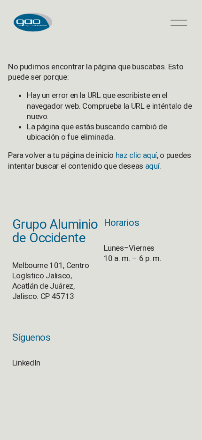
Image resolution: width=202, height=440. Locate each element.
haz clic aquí (136, 155)
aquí (152, 166)
